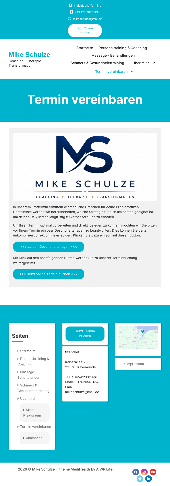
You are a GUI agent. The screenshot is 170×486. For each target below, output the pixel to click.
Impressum (135, 364)
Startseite (84, 48)
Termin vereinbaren (111, 71)
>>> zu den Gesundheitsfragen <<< (48, 246)
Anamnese (34, 438)
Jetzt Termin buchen (85, 30)
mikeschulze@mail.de (87, 19)
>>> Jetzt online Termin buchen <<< (49, 274)
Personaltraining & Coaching (123, 48)
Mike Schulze (29, 54)
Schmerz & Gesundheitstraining (97, 63)
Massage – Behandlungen (113, 55)
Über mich (141, 63)
